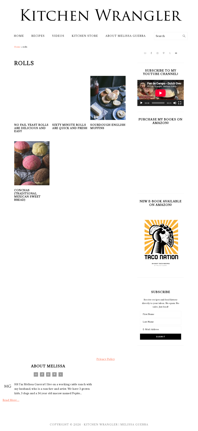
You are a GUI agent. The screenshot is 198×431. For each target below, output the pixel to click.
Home (17, 46)
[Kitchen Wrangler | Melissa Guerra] (99, 27)
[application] (160, 93)
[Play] (141, 102)
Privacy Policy (106, 359)
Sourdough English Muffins (108, 126)
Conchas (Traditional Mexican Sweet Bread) (27, 195)
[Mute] (174, 102)
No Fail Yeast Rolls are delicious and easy (31, 128)
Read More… (11, 400)
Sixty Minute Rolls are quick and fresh (70, 126)
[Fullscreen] (179, 102)
